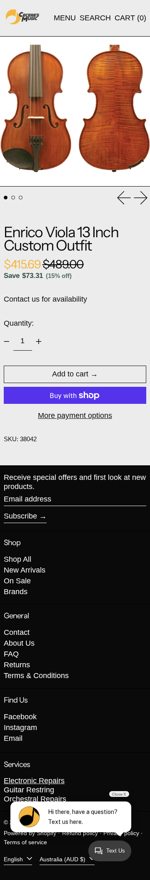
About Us (19, 643)
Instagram (20, 727)
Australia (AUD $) (63, 859)
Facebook (20, 717)
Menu (65, 18)
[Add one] (38, 341)
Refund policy (80, 833)
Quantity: (19, 323)
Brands (16, 591)
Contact (17, 632)
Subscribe (20, 516)
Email (13, 738)
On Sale (17, 581)
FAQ (11, 654)
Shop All (17, 559)
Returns (17, 665)
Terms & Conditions (36, 675)
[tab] (6, 197)
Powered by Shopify (30, 833)
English (14, 859)
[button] (95, 18)
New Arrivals (24, 570)
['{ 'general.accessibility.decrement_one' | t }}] (6, 341)
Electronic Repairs (34, 781)
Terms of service (25, 842)
